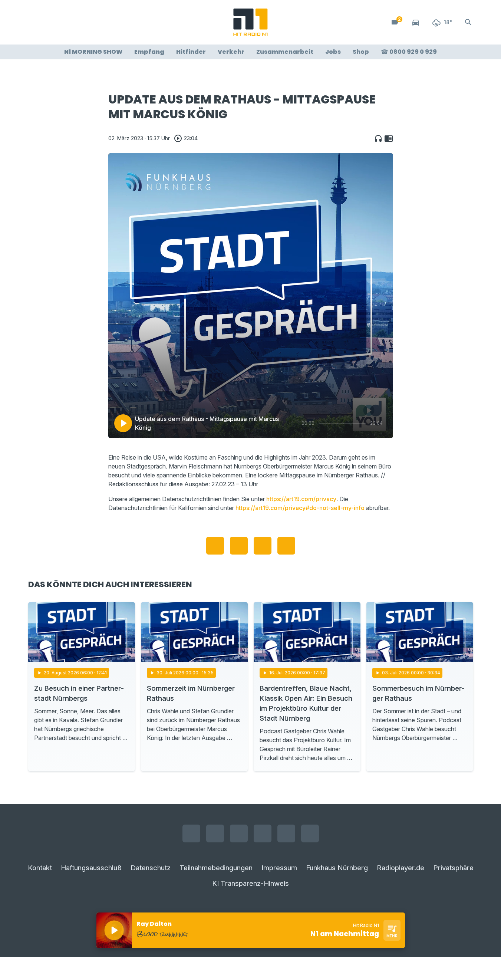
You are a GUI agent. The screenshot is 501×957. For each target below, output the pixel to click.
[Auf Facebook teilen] (215, 546)
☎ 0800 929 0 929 (409, 51)
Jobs (333, 51)
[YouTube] (65, 22)
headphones (378, 138)
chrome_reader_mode (388, 138)
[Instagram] (50, 22)
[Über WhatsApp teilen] (262, 546)
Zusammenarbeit (284, 51)
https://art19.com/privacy (301, 499)
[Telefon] (109, 22)
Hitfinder (191, 51)
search (468, 22)
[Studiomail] (95, 22)
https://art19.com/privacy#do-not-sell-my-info (300, 508)
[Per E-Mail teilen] (286, 546)
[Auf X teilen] (239, 546)
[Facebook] (35, 22)
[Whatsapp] (80, 22)
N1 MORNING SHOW (93, 51)
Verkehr (231, 51)
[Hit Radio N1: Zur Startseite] (251, 22)
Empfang (149, 51)
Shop (361, 51)
